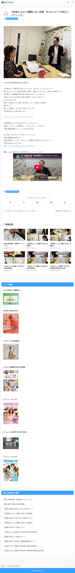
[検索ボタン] (68, 2)
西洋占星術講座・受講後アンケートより (18, 499)
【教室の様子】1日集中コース (14, 527)
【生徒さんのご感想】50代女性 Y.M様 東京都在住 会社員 (24, 550)
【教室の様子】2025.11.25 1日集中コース (18, 509)
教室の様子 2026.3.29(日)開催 (14, 504)
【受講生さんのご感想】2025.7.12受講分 (18, 523)
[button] (10, 202)
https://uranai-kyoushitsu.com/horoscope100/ (19, 146)
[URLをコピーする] (64, 202)
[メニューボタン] (72, 2)
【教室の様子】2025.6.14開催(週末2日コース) (20, 541)
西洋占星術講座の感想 (11, 18)
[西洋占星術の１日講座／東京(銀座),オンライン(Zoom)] (7, 2)
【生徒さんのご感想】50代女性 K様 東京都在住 (20, 532)
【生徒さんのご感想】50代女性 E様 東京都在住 (20, 546)
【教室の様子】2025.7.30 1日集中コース (18, 518)
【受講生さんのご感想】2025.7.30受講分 (18, 513)
